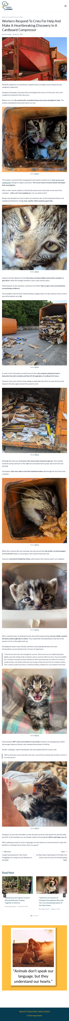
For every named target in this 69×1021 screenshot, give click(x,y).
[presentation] (17, 885)
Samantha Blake (11, 906)
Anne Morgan (8, 34)
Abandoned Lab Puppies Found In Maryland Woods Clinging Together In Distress (17, 900)
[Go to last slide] (4, 895)
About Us (22, 1011)
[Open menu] (65, 6)
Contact (47, 1011)
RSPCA (37, 174)
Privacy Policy (32, 1011)
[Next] (64, 895)
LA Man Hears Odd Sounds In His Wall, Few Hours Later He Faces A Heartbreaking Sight (51, 856)
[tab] (31, 915)
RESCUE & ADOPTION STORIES (12, 17)
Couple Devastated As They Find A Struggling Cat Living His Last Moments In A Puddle (17, 856)
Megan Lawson (45, 909)
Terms (40, 1011)
